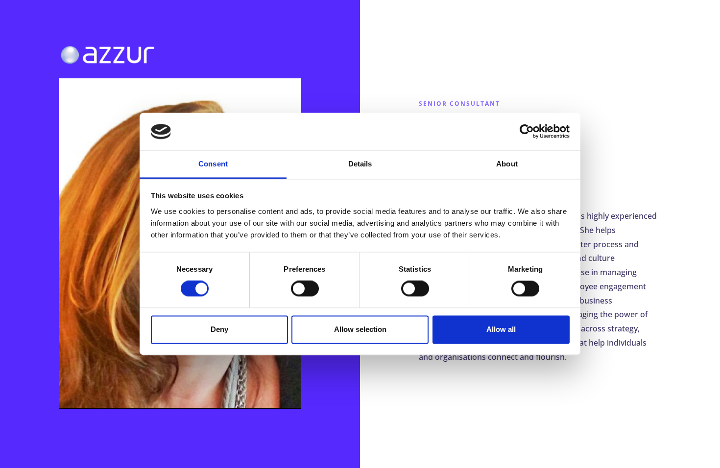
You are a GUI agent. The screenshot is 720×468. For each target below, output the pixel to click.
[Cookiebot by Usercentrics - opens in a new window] (527, 131)
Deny (219, 329)
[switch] (305, 289)
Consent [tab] (213, 164)
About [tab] (507, 164)
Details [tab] (360, 164)
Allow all (501, 329)
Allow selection (360, 329)
